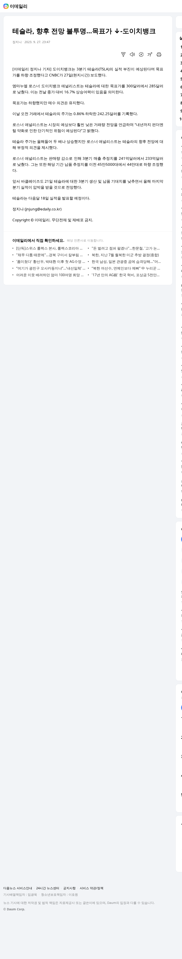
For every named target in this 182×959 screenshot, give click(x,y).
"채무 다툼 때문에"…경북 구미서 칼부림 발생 (51, 254)
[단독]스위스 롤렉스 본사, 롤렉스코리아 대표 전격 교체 (51, 248)
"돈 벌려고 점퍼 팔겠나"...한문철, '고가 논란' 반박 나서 (126, 248)
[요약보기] (123, 54)
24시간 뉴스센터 (47, 888)
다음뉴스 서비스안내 (17, 888)
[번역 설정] (141, 54)
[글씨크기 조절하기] (150, 54)
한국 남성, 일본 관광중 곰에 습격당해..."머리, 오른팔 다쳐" (126, 261)
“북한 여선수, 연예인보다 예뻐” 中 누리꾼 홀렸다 (126, 268)
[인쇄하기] (158, 54)
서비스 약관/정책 (91, 888)
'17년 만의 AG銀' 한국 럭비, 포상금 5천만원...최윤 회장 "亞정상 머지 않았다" (126, 274)
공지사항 (69, 888)
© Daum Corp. (14, 909)
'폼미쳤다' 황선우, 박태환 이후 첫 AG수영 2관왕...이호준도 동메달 (51, 261)
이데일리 (19, 6)
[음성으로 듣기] (132, 54)
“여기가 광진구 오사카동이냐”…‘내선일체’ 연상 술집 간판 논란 (51, 268)
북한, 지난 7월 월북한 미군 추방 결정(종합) (125, 254)
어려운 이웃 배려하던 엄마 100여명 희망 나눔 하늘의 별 (51, 274)
